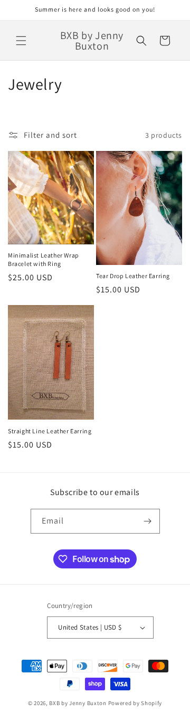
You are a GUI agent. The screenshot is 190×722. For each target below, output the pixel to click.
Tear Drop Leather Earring (133, 276)
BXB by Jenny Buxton (77, 703)
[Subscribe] (147, 521)
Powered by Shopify (135, 703)
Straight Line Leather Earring (49, 431)
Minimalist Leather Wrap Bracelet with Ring (43, 259)
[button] (21, 40)
